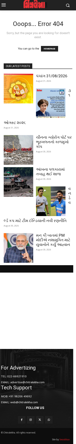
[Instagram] (30, 419)
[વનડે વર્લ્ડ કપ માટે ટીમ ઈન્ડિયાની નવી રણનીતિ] (50, 201)
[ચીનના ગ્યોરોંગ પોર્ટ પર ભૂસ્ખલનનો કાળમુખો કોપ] (18, 150)
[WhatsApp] (48, 419)
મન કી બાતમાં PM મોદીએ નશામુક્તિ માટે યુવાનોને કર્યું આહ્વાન (53, 240)
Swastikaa (64, 439)
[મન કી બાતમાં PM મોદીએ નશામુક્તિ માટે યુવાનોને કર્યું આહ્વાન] (18, 248)
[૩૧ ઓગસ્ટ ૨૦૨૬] (50, 103)
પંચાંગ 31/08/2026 (51, 76)
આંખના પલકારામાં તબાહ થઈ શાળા (50, 171)
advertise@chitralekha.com (27, 382)
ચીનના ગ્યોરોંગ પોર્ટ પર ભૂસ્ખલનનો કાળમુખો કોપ (54, 142)
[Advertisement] (38, 311)
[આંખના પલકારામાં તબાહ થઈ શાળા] (18, 182)
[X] (39, 419)
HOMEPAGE (49, 48)
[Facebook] (21, 419)
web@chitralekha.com (24, 402)
